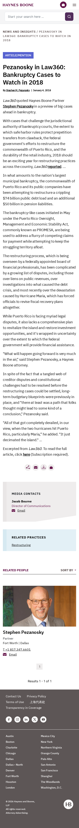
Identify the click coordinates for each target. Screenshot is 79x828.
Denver (10, 770)
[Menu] (74, 5)
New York (47, 742)
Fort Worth (10, 643)
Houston (11, 782)
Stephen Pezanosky (18, 106)
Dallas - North (14, 764)
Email (21, 510)
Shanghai (46, 776)
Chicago (11, 753)
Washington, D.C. (51, 787)
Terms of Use (15, 702)
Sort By (67, 570)
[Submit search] (69, 16)
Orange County (50, 753)
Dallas (24, 643)
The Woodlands (50, 782)
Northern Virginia (51, 747)
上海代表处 (37, 702)
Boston (10, 742)
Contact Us (13, 696)
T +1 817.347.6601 (17, 649)
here (26, 454)
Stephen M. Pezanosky (18, 90)
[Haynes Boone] (18, 4)
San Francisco (49, 770)
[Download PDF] (43, 467)
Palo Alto (46, 759)
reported (54, 166)
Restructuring (21, 545)
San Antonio (48, 764)
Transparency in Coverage (24, 708)
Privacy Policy (36, 696)
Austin (10, 736)
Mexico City (48, 736)
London (10, 787)
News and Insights (19, 31)
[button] (51, 467)
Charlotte (11, 747)
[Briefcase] (63, 5)
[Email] (35, 467)
